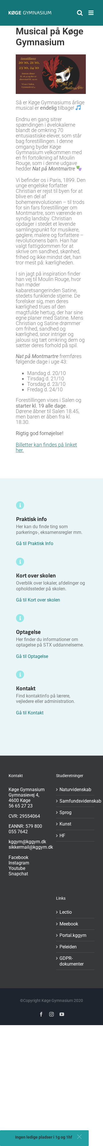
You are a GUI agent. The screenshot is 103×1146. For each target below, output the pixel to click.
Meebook (69, 924)
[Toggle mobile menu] (91, 13)
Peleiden (68, 947)
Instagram (19, 863)
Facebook (18, 857)
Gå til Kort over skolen (38, 600)
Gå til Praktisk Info (34, 543)
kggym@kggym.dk (27, 841)
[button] (79, 1136)
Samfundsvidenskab (76, 801)
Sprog (66, 812)
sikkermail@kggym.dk (31, 847)
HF (62, 835)
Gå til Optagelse (32, 656)
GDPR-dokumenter (72, 961)
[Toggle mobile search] (80, 13)
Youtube (17, 868)
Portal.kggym (73, 935)
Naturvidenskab (75, 789)
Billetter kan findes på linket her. (46, 447)
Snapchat (18, 873)
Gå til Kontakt (29, 712)
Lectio (66, 912)
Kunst (65, 824)
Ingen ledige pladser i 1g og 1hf (43, 1137)
